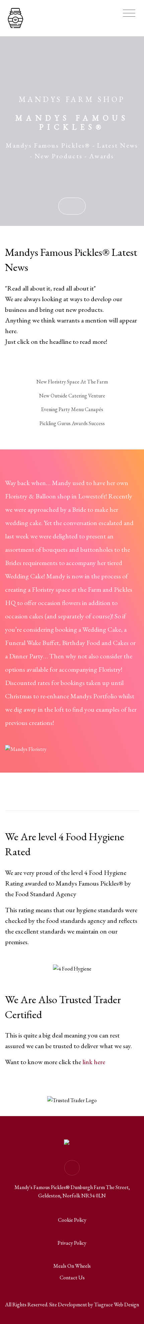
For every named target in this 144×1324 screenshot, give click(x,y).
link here (93, 1061)
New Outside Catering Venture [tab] (72, 395)
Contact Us (72, 1277)
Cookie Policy (72, 1219)
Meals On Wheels (72, 1265)
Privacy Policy (72, 1242)
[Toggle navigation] (129, 13)
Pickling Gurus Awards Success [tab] (72, 423)
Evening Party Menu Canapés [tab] (72, 409)
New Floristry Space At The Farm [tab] (72, 381)
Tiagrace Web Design (116, 1304)
